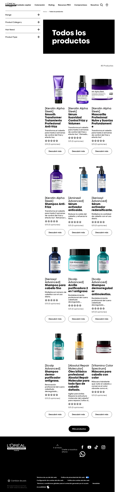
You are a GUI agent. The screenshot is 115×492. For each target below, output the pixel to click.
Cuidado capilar (23, 5)
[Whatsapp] (88, 454)
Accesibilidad (41, 487)
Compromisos (80, 5)
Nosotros (95, 5)
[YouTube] (88, 447)
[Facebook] (81, 447)
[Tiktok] (95, 447)
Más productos (78, 429)
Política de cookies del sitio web (78, 480)
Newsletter (95, 483)
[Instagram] (81, 454)
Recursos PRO (64, 5)
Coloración (40, 5)
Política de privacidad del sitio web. (72, 477)
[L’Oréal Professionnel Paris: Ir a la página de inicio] (10, 7)
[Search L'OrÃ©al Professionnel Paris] (101, 5)
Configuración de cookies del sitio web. (49, 480)
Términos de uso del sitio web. (46, 477)
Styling (51, 5)
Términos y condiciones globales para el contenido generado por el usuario (62, 483)
